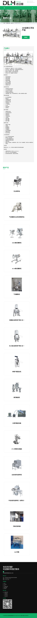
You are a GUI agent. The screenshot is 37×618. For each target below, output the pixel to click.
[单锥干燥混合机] (17, 362)
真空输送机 (17, 397)
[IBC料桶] (17, 542)
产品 (4, 585)
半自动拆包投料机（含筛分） (17, 500)
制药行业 (6, 596)
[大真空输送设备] (17, 413)
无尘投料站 (17, 191)
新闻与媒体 (5, 587)
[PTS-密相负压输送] (17, 439)
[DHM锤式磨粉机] (17, 233)
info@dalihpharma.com (32, 2)
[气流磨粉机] (17, 284)
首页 (4, 583)
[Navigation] (4, 8)
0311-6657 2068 (31, 1)
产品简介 (7, 48)
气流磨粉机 (17, 294)
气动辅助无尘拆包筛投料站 (16, 217)
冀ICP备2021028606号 (24, 615)
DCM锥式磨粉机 (16, 268)
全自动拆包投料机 (17, 474)
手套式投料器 (17, 526)
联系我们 (5, 588)
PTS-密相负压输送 (17, 449)
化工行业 (6, 595)
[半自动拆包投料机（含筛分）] (17, 491)
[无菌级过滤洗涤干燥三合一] (17, 310)
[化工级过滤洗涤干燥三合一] (17, 336)
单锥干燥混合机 (16, 371)
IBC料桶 (16, 552)
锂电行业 (6, 594)
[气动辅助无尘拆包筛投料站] (17, 207)
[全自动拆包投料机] (17, 465)
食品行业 (6, 593)
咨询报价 (25, 37)
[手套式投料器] (17, 516)
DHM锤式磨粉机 (16, 243)
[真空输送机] (17, 387)
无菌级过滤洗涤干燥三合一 (16, 320)
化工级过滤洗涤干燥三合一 (16, 346)
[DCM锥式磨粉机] (17, 259)
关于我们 (5, 584)
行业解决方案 (6, 586)
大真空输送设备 (16, 423)
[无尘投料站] (17, 181)
